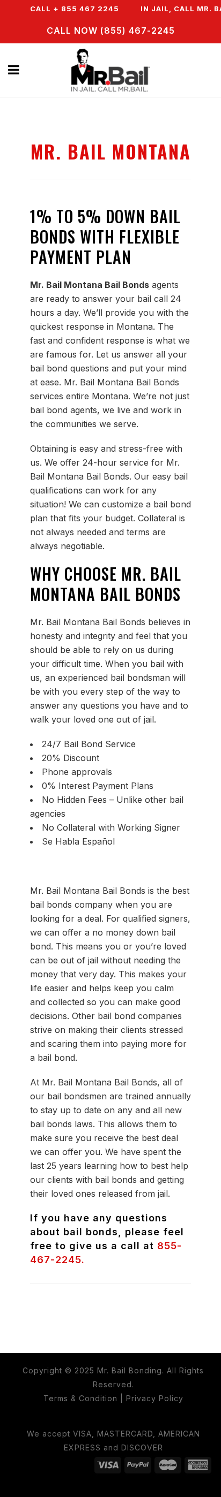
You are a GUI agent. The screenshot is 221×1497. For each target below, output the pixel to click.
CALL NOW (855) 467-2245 (111, 30)
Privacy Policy (154, 1398)
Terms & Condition (80, 1398)
